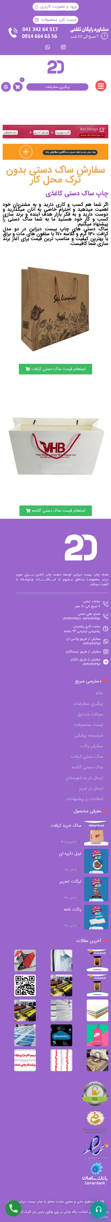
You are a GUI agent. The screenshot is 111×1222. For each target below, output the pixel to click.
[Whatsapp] (47, 47)
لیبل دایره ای (70, 853)
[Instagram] (63, 47)
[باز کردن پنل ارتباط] (99, 1209)
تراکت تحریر (70, 881)
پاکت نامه (72, 909)
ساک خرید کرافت (66, 825)
